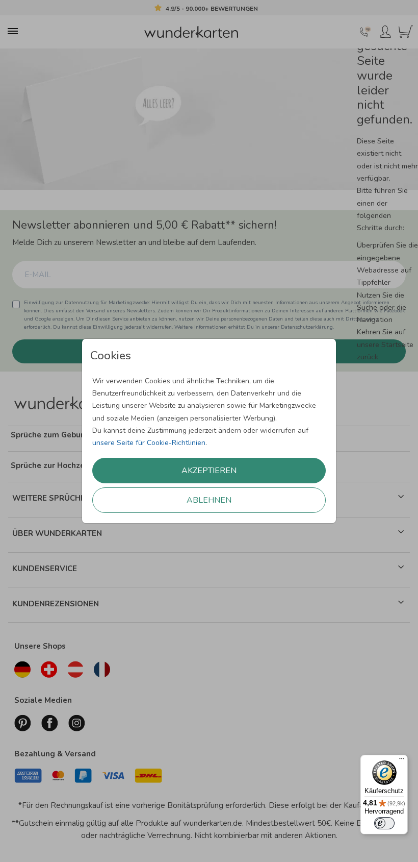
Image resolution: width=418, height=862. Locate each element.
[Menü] (402, 761)
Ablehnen (209, 500)
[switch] (384, 823)
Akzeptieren (209, 470)
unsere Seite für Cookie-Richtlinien (148, 443)
